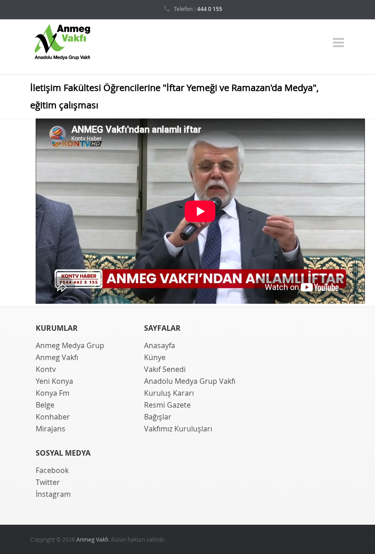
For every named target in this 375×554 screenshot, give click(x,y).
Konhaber (53, 417)
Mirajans (50, 429)
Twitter (48, 482)
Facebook (52, 470)
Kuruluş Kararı (169, 393)
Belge (45, 405)
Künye (155, 357)
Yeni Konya (54, 381)
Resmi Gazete (167, 405)
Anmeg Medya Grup (70, 345)
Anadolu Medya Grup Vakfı (190, 381)
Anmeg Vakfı (57, 357)
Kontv (46, 369)
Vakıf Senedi (165, 369)
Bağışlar (157, 417)
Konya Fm (53, 393)
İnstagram (53, 494)
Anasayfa (159, 345)
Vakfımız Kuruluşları (178, 429)
